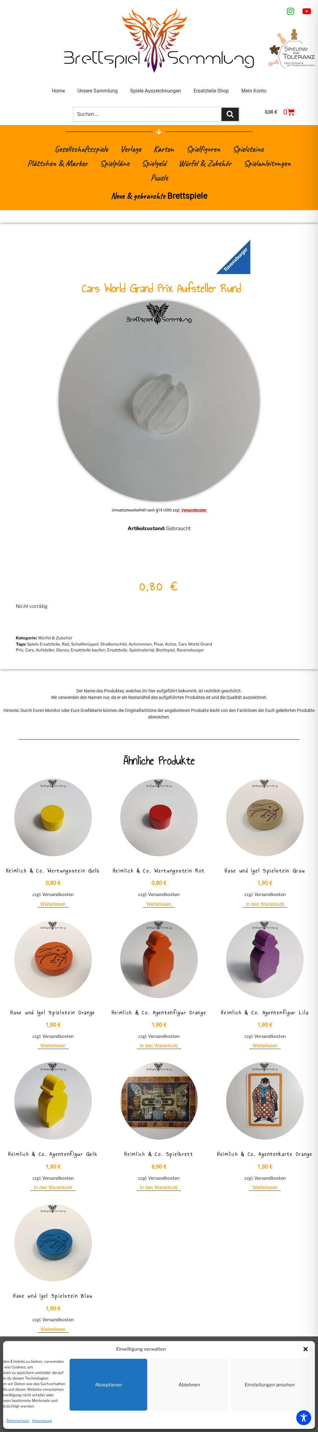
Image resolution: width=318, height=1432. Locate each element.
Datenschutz (18, 1420)
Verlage (130, 148)
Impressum (42, 1420)
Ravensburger (190, 649)
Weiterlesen (53, 904)
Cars (29, 649)
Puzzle (159, 177)
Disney (62, 649)
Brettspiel (165, 649)
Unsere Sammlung (97, 91)
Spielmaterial (141, 649)
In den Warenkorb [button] (265, 904)
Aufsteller (45, 649)
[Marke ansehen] (233, 272)
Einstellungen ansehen (270, 1385)
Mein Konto (253, 91)
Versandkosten (194, 510)
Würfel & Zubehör (205, 163)
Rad (65, 644)
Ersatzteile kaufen (88, 649)
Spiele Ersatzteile (43, 644)
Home (58, 91)
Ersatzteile (117, 649)
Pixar (158, 644)
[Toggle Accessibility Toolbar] (304, 1418)
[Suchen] (230, 114)
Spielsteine (248, 148)
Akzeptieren (108, 1385)
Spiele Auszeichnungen (155, 91)
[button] (305, 1349)
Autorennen (140, 644)
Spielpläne (114, 163)
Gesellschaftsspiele (81, 148)
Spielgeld (154, 163)
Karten (163, 148)
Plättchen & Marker (57, 163)
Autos (170, 644)
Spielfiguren (203, 148)
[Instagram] (291, 11)
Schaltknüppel (84, 644)
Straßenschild (113, 644)
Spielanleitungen (267, 163)
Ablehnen (189, 1385)
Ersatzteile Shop (211, 91)
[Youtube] (307, 11)
